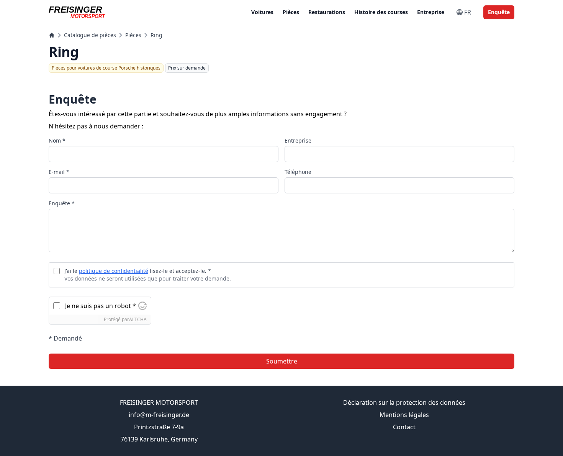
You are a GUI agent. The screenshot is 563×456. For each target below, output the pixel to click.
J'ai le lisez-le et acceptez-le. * (137, 270)
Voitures (262, 12)
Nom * (57, 140)
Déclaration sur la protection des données (404, 402)
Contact (404, 427)
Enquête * (62, 203)
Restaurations (326, 12)
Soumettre (281, 361)
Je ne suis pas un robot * (100, 306)
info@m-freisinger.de (159, 415)
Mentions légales (404, 415)
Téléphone (298, 171)
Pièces (291, 12)
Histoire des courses (381, 12)
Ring (156, 35)
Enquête (499, 12)
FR (467, 12)
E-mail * (59, 171)
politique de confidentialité (113, 270)
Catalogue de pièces (90, 35)
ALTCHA (138, 319)
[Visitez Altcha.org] (142, 306)
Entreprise (430, 12)
